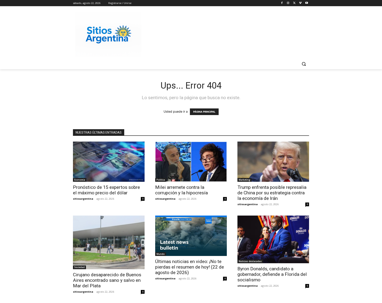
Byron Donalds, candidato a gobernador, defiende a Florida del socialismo (272, 274)
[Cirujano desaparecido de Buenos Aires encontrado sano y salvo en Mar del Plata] (109, 242)
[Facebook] (282, 3)
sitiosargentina (83, 198)
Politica (161, 179)
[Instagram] (288, 3)
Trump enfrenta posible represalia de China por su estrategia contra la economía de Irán (271, 193)
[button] (303, 64)
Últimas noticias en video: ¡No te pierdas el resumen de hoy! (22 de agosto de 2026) (189, 267)
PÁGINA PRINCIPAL (204, 111)
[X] (294, 3)
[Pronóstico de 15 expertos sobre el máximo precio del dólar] (109, 162)
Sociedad (79, 267)
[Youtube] (306, 3)
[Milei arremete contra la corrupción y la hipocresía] (191, 162)
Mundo (161, 254)
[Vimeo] (300, 3)
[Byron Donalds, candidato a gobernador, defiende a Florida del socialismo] (273, 239)
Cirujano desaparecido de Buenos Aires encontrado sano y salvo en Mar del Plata (107, 280)
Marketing (244, 179)
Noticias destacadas (250, 261)
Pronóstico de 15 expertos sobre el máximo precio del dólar (106, 190)
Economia (79, 179)
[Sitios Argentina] (108, 34)
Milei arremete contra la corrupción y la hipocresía (181, 190)
